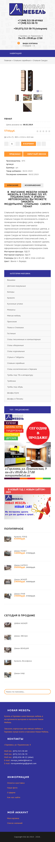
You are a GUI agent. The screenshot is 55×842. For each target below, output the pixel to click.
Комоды (10, 292)
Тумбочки (11, 381)
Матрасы (11, 310)
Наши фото (12, 788)
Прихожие (12, 321)
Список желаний (14, 823)
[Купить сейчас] (44, 144)
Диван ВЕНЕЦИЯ (21, 648)
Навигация (15, 53)
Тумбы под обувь (15, 387)
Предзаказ (14, 154)
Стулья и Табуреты (15, 357)
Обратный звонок (36, 154)
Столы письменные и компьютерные (24, 339)
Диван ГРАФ (19, 594)
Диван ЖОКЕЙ (20, 579)
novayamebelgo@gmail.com (23, 763)
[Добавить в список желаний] (39, 144)
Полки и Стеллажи (15, 327)
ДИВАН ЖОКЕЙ (20, 623)
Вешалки (11, 280)
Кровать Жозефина (23, 661)
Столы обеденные (15, 345)
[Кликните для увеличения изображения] (27, 80)
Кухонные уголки (15, 304)
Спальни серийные (16, 363)
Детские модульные (16, 286)
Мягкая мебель (14, 315)
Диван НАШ (19, 673)
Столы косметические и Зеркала (22, 369)
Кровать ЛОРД (20, 536)
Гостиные (11, 333)
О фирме (11, 792)
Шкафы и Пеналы (15, 399)
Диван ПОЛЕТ (20, 551)
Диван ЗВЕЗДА (21, 636)
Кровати (11, 298)
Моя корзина (13, 818)
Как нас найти (13, 797)
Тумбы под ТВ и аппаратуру (20, 375)
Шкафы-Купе (13, 393)
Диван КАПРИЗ (21, 565)
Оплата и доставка (16, 783)
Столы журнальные (16, 351)
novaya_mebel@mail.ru (21, 760)
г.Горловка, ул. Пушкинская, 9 (30, 36)
